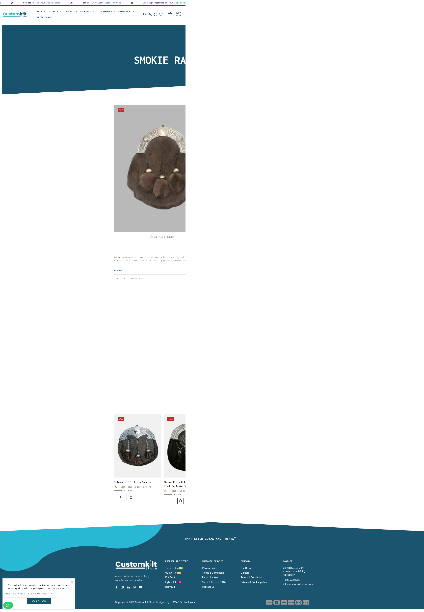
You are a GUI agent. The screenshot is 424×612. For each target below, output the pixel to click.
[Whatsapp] (134, 587)
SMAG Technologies (183, 602)
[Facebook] (116, 587)
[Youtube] (140, 587)
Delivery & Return (164, 237)
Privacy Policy (61, 588)
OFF (21, 2)
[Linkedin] (128, 587)
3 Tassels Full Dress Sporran (132, 482)
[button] (144, 14)
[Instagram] (122, 587)
